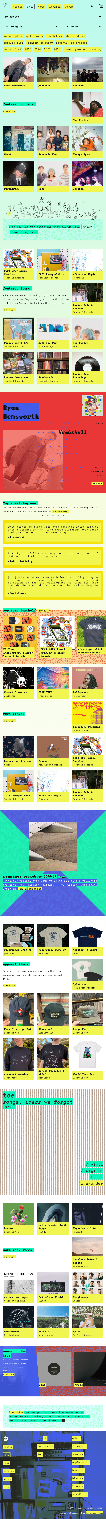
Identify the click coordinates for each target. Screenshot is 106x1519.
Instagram (79, 1446)
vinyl (22, 888)
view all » (44, 610)
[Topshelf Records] (6, 1440)
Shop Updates (75, 36)
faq (40, 1454)
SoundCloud (80, 1494)
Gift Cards (34, 36)
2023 (28, 49)
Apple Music (80, 1462)
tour (41, 6)
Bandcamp (78, 1470)
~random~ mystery (39, 42)
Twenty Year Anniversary (82, 49)
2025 (47, 49)
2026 (57, 49)
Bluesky (77, 1478)
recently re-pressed (71, 42)
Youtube (77, 1486)
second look (12, 49)
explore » (8, 1374)
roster (18, 6)
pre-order (97, 483)
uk (45, 1438)
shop (30, 6)
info (6, 1487)
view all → (9, 111)
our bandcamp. (60, 511)
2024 (37, 49)
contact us (45, 1446)
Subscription (13, 36)
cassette (35, 888)
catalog (55, 6)
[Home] (4, 6)
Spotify (77, 1454)
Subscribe (16, 1412)
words (69, 6)
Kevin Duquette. (94, 1513)
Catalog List (13, 42)
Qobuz (76, 1438)
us (39, 1438)
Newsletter (54, 36)
